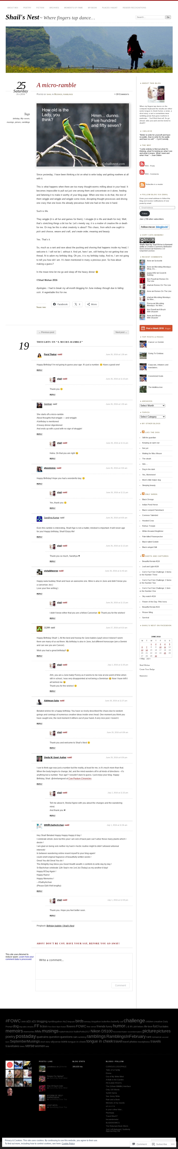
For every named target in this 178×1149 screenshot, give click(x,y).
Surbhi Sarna (111, 1093)
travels (156, 1041)
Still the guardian (149, 437)
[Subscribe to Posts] (142, 166)
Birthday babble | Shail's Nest (60, 926)
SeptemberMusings (25, 1041)
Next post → (121, 332)
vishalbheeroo (51, 571)
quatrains (42, 1037)
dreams (30, 1027)
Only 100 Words (113, 1090)
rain (75, 1036)
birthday (16, 118)
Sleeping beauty (149, 485)
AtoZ (65, 1021)
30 (156, 656)
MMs (38, 1031)
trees (22, 1046)
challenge (134, 1020)
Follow (144, 214)
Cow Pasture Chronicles (79, 778)
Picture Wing (147, 612)
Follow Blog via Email (155, 195)
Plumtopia (110, 1113)
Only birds (151, 494)
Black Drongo (148, 499)
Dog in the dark (148, 469)
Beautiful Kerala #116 (151, 561)
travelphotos (144, 1041)
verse (29, 1046)
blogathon (96, 1021)
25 (165, 653)
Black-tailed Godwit (150, 542)
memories (28, 1031)
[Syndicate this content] (143, 432)
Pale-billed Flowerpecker (152, 536)
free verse (91, 1026)
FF (36, 1026)
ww (47, 1046)
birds (79, 1021)
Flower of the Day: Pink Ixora (154, 602)
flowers (71, 1026)
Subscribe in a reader (154, 184)
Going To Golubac (156, 353)
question (54, 1036)
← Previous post (46, 332)
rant (148, 1037)
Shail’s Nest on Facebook (157, 625)
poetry (27, 8)
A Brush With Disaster (156, 310)
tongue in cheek (99, 1041)
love (150, 1026)
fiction (43, 1026)
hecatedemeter (112, 1119)
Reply (39, 370)
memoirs (14, 1030)
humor (119, 1026)
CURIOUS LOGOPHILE (116, 1067)
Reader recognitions (134, 8)
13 (142, 650)
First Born (52, 1027)
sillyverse (56, 1041)
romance (156, 1037)
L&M (134, 1026)
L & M (129, 1026)
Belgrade (71, 1022)
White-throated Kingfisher (152, 531)
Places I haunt (110, 8)
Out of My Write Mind (58, 1078)
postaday (26, 1036)
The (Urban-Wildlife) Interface (118, 1086)
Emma (108, 1073)
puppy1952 (151, 273)
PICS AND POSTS (114, 1083)
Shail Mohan (158, 244)
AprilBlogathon (55, 1021)
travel (118, 1041)
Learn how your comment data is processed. (20, 958)
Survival (145, 617)
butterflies (106, 1021)
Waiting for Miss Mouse (152, 453)
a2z (28, 1021)
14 (147, 650)
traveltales (12, 1046)
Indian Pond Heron (150, 505)
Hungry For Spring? (55, 1076)
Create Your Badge (147, 669)
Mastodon (144, 676)
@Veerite (63, 1067)
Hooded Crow (148, 521)
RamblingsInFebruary (126, 1036)
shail (49, 94)
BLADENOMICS (113, 1123)
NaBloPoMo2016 (66, 1032)
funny (109, 1026)
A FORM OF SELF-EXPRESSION (55, 1096)
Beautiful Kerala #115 (151, 607)
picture (18, 122)
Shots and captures (157, 556)
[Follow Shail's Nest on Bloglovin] (155, 229)
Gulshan (48, 404)
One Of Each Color (55, 1086)
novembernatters (135, 1032)
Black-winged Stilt (149, 547)
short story (45, 1042)
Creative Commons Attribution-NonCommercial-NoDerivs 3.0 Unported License (156, 249)
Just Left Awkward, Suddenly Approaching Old (118, 1130)
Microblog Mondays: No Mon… (155, 304)
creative (158, 1021)
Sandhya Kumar (51, 517)
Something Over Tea (58, 1099)
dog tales (23, 1027)
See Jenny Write (113, 1096)
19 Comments (122, 94)
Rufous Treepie (148, 526)
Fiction (40, 8)
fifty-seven (25, 118)
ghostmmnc (50, 468)
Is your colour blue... (114, 1109)
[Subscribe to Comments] (142, 174)
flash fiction (61, 1027)
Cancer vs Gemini (156, 342)
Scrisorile (158, 261)
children (149, 1021)
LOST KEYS (52, 1105)
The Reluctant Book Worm (117, 1126)
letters (140, 1026)
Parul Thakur (50, 354)
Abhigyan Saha (51, 700)
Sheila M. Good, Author (55, 757)
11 (165, 647)
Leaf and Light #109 (150, 566)
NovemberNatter (120, 1032)
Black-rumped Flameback (153, 510)
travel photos (130, 1041)
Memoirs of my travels (115, 1103)
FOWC (81, 1026)
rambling (82, 1037)
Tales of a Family (113, 1070)
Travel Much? (112, 1116)
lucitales (163, 1026)
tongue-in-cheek (77, 1041)
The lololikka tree (155, 387)
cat (121, 1021)
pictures (163, 1031)
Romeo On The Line (162, 285)
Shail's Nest (22, 17)
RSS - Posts (150, 166)
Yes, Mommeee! (149, 475)
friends (101, 1026)
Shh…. (145, 464)
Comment (120, 985)
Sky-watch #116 (149, 596)
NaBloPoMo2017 (82, 1032)
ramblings (68, 94)
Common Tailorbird (150, 515)
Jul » (148, 659)
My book (92, 8)
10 (160, 647)
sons (64, 1041)
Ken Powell (151, 279)
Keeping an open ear (151, 443)
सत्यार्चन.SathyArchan (54, 825)
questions (66, 1037)
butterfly (115, 1021)
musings (10, 122)
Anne (149, 261)
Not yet (145, 448)
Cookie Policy (68, 1143)
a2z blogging (39, 1021)
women (40, 1046)
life (145, 1026)
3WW (23, 1022)
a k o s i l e (110, 1106)
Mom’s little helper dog (151, 480)
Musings (58, 94)
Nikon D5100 (101, 1031)
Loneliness (51, 1067)
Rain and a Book (113, 1099)
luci (156, 1026)
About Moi (12, 8)
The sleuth (146, 459)
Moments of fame (73, 8)
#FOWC (13, 1021)
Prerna (150, 303)
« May (142, 659)
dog (16, 1026)
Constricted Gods (155, 376)
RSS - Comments (152, 174)
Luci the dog (152, 432)
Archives (54, 8)
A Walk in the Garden (115, 1080)
